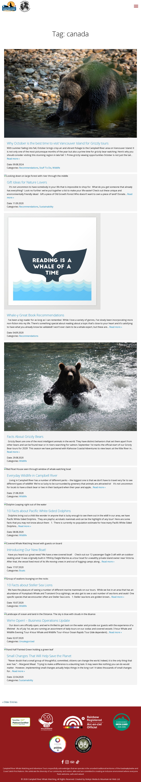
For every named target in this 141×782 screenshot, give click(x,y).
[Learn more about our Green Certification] (121, 722)
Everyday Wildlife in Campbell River (32, 475)
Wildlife (56, 167)
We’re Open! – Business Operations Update (38, 620)
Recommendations (28, 167)
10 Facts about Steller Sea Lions (29, 585)
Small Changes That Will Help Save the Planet (39, 656)
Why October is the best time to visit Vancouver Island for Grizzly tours (58, 143)
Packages (8, 39)
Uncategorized (26, 641)
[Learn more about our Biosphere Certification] (57, 745)
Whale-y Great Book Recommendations (35, 315)
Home (6, 22)
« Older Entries (9, 702)
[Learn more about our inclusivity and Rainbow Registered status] (83, 722)
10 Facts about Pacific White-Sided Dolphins (39, 511)
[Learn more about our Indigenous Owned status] (83, 745)
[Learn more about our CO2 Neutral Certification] (45, 722)
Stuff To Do (45, 167)
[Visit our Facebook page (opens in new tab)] (63, 762)
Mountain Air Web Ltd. (110, 779)
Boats (22, 570)
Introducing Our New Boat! (26, 549)
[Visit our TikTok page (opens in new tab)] (77, 762)
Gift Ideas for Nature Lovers (27, 182)
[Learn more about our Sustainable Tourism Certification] (20, 722)
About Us (8, 47)
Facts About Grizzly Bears (25, 436)
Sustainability (46, 206)
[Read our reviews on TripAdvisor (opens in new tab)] (72, 762)
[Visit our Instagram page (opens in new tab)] (67, 762)
